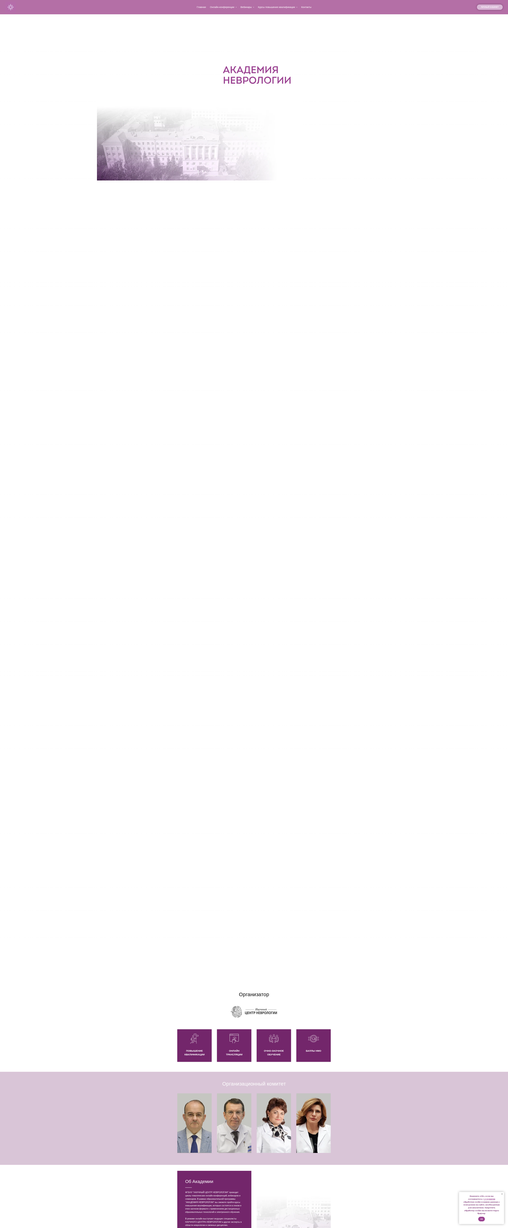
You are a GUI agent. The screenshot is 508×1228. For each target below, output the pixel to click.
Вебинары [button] (246, 7)
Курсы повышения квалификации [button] (277, 7)
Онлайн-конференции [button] (222, 7)
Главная (201, 7)
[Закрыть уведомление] (502, 1194)
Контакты (306, 7)
